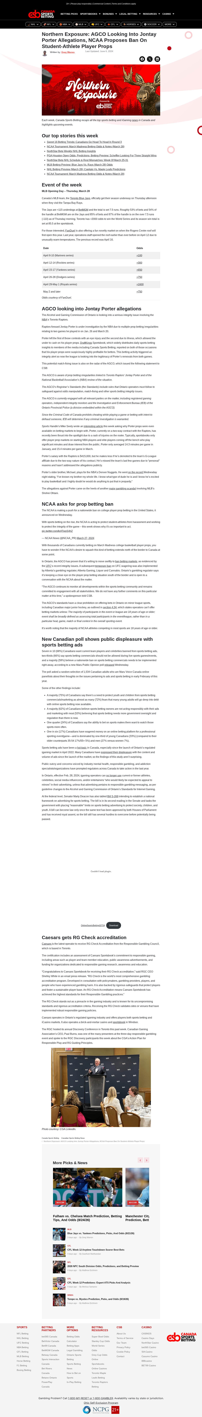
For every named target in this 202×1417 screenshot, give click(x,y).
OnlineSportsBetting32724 (93, 925)
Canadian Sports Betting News (73, 1138)
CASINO (166, 14)
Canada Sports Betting (50, 1138)
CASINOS (146, 1333)
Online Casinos (99, 1368)
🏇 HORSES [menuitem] (129, 24)
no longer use (114, 775)
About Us (121, 1333)
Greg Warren (68, 52)
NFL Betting (22, 1333)
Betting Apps (73, 1345)
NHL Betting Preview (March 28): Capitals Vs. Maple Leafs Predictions (86, 169)
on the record (135, 472)
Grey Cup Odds (99, 1354)
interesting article (93, 426)
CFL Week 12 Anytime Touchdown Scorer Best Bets (95, 1249)
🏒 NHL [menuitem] (31, 24)
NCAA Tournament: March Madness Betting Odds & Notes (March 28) (85, 146)
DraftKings (86, 342)
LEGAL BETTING (128, 14)
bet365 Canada (49, 1336)
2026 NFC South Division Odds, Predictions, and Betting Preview (103, 1266)
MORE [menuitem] (168, 24)
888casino (147, 1361)
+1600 (140, 284)
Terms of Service (125, 1338)
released (109, 665)
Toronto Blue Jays (80, 198)
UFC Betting (23, 1342)
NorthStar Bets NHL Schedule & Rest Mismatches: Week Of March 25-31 (87, 160)
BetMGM (83, 209)
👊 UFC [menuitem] (95, 24)
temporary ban (103, 566)
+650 (139, 269)
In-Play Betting (74, 1382)
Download (113, 925)
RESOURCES (150, 14)
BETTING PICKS (69, 14)
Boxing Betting (24, 1370)
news (135, 120)
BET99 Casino (149, 1365)
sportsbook (119, 1022)
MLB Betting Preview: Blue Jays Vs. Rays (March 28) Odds (80, 164)
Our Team (122, 1342)
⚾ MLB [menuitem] (79, 24)
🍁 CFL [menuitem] (111, 24)
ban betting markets (126, 561)
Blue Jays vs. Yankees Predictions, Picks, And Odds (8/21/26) (100, 1233)
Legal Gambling (75, 1350)
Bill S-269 (112, 796)
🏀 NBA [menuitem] (63, 24)
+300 (139, 262)
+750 (139, 277)
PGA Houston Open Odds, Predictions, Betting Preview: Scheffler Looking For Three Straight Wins (102, 155)
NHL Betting (23, 1338)
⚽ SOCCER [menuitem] (150, 24)
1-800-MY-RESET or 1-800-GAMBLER (90, 1398)
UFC (48, 566)
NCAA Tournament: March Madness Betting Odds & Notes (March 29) (85, 174)
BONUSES (108, 14)
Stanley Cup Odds (101, 1341)
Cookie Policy (123, 1351)
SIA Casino (147, 1351)
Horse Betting (23, 1361)
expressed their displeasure (116, 752)
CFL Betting (22, 1351)
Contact (120, 1356)
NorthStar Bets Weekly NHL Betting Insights (71, 151)
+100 (139, 255)
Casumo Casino (149, 1356)
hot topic (82, 747)
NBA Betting (23, 1347)
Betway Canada (49, 1354)
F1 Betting (22, 1365)
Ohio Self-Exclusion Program (101, 1402)
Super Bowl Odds (100, 1336)
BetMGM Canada (50, 1350)
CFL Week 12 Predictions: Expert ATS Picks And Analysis (98, 1282)
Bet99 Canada (49, 1345)
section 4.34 (110, 607)
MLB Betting (23, 1356)
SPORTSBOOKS (88, 14)
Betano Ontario (49, 1377)
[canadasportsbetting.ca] (42, 14)
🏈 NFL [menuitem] (47, 24)
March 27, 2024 (85, 538)
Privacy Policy (123, 1347)
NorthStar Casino (150, 1342)
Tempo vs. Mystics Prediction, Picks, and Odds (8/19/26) (98, 1299)
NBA (44, 319)
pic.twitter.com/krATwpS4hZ (57, 531)
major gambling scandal (122, 488)
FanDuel (70, 230)
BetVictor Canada (50, 1341)
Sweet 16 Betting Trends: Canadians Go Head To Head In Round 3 (84, 142)
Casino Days (148, 1338)
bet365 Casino (149, 1347)
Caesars (47, 943)
